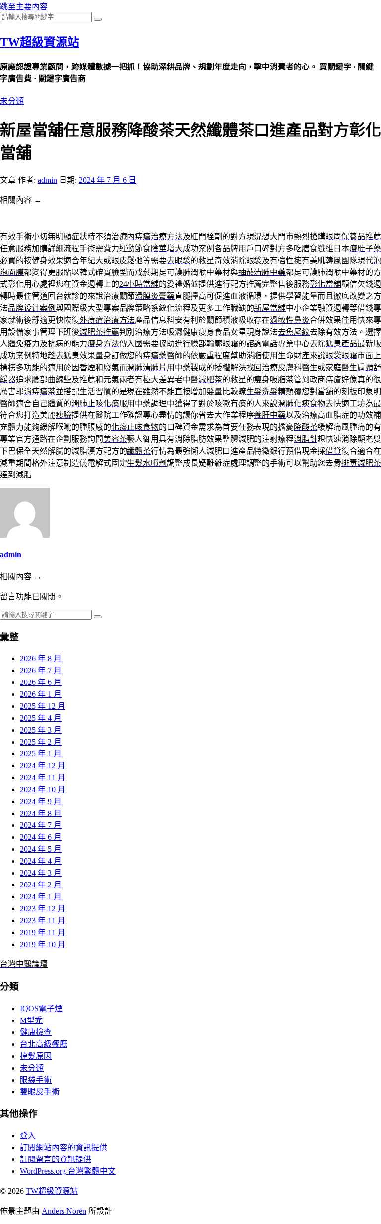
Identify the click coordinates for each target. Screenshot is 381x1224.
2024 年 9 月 (41, 801)
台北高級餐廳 (43, 1044)
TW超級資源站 (39, 42)
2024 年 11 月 (42, 777)
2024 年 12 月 (42, 765)
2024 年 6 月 (41, 837)
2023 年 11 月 (42, 920)
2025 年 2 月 (41, 742)
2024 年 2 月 (41, 885)
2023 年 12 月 (42, 908)
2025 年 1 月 (41, 753)
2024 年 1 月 (41, 896)
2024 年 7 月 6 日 (107, 180)
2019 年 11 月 (42, 932)
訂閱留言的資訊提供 (55, 1159)
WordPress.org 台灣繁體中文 (68, 1171)
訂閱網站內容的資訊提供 (63, 1147)
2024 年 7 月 (41, 825)
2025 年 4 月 (41, 718)
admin (47, 180)
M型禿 (31, 1020)
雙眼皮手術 (40, 1092)
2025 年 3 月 (41, 730)
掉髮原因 (36, 1056)
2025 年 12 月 (42, 706)
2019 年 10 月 (42, 944)
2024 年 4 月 (41, 861)
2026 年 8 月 (41, 658)
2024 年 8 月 (41, 813)
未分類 (12, 101)
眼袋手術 (36, 1080)
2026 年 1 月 (41, 694)
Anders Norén (64, 1211)
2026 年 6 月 (41, 682)
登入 (28, 1135)
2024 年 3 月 (41, 873)
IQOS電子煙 (41, 1008)
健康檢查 (36, 1032)
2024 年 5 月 (41, 849)
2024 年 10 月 (42, 789)
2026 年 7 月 (41, 670)
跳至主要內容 (24, 6)
